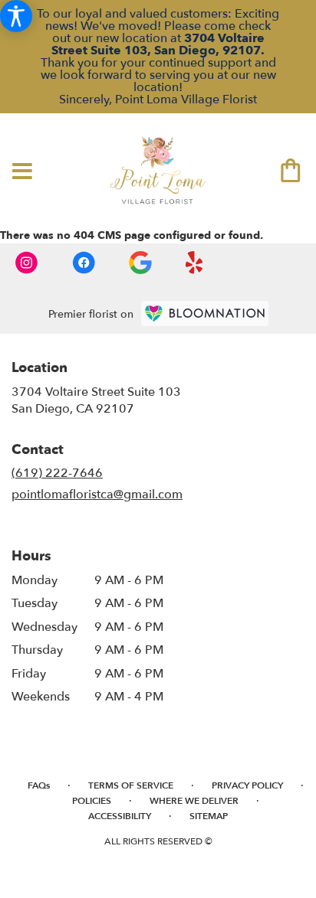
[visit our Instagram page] (28, 261)
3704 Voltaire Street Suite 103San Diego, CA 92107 (96, 400)
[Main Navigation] (22, 172)
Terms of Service (130, 785)
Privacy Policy (247, 785)
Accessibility (119, 816)
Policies (91, 801)
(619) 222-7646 (57, 473)
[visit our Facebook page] (85, 261)
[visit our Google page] (142, 261)
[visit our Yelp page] (194, 261)
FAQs (39, 785)
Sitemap (208, 816)
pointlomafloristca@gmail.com (97, 494)
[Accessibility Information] (16, 16)
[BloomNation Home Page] (204, 313)
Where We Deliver (194, 801)
